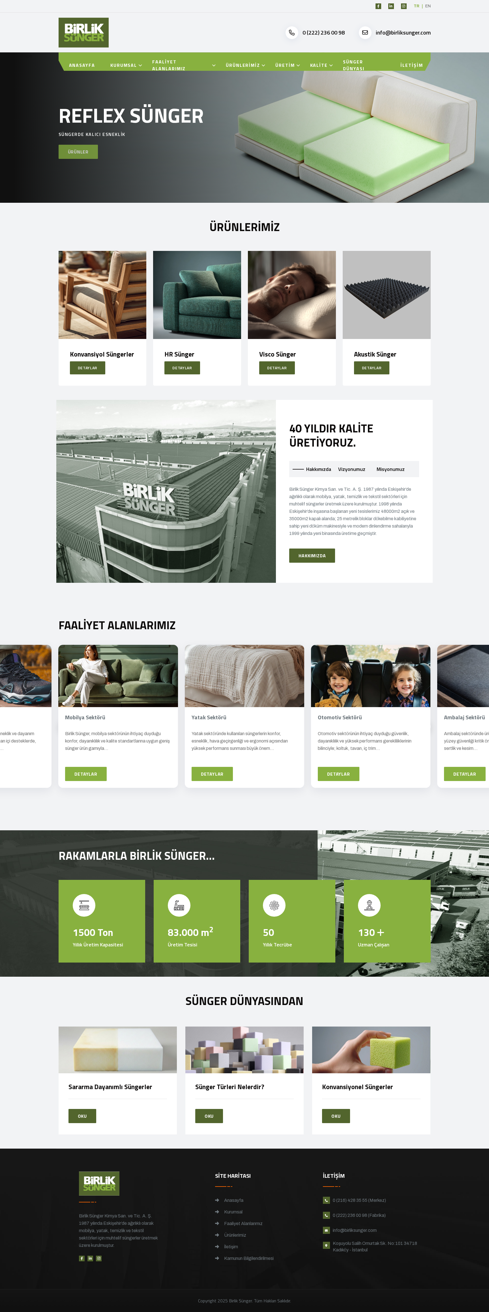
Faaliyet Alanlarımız (169, 65)
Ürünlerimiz (243, 65)
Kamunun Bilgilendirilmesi (248, 1258)
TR (416, 6)
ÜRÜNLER (78, 150)
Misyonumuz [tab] (391, 469)
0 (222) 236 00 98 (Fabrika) (359, 1215)
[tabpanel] (354, 524)
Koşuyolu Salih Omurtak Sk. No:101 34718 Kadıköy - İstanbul (375, 1246)
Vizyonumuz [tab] (351, 469)
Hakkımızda (312, 555)
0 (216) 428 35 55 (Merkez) (359, 1200)
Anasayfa (82, 65)
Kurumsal (123, 65)
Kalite (319, 65)
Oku (82, 1116)
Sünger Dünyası (353, 65)
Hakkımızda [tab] (318, 469)
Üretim (285, 65)
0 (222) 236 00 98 (324, 32)
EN (428, 6)
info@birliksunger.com (403, 32)
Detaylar (88, 368)
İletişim (411, 65)
